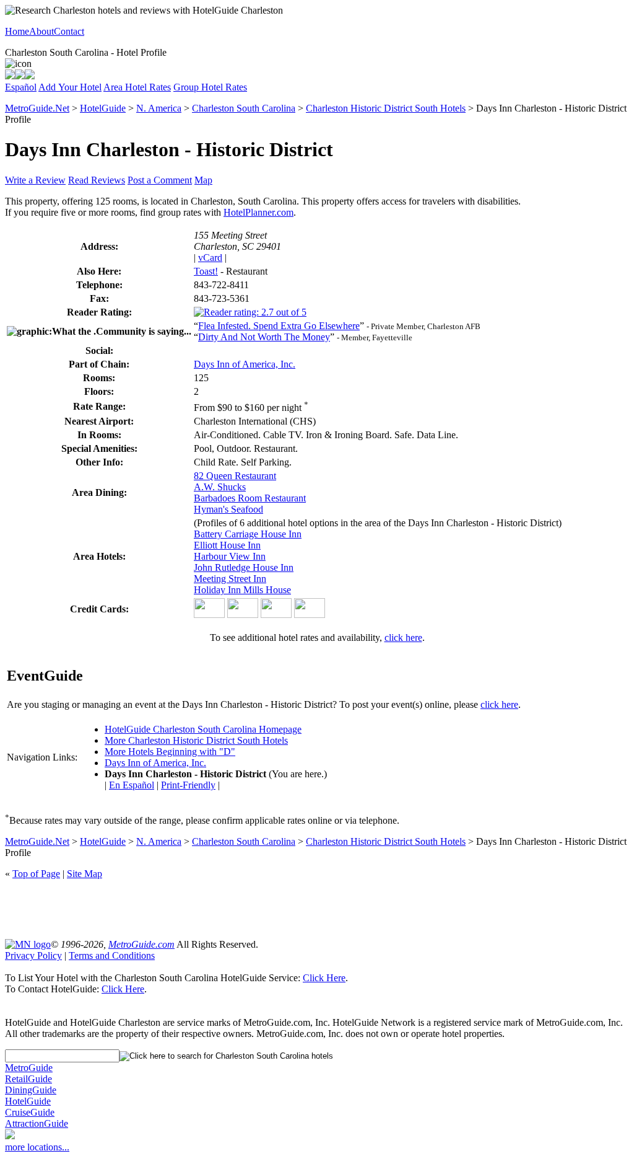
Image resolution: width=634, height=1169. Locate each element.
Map (203, 180)
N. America (158, 108)
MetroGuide (29, 1067)
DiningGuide (30, 1090)
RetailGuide (28, 1079)
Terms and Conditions (112, 955)
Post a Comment (160, 180)
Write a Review (35, 180)
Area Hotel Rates (137, 87)
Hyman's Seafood (228, 509)
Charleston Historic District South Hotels (386, 108)
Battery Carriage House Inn (248, 534)
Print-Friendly (188, 785)
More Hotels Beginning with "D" (170, 751)
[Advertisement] (317, 908)
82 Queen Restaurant (235, 475)
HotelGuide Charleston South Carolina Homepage (203, 729)
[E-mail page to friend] (20, 76)
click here (403, 637)
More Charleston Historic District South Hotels (196, 740)
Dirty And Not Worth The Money (264, 337)
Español (21, 87)
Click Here (324, 978)
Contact (69, 31)
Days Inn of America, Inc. (244, 364)
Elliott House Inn (227, 545)
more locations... (37, 1147)
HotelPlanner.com (258, 212)
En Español (131, 785)
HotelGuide (103, 108)
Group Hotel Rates (210, 87)
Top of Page (36, 873)
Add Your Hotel (70, 87)
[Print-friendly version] (10, 76)
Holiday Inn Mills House (242, 589)
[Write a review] (30, 76)
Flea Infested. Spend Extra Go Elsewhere (279, 325)
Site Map (84, 873)
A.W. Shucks (220, 487)
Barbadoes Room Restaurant (250, 498)
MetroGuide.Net (37, 108)
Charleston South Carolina (243, 108)
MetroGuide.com (141, 944)
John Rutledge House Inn (243, 567)
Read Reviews (96, 180)
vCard (210, 257)
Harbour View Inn (230, 556)
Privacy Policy (33, 955)
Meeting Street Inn (230, 578)
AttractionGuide (36, 1123)
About (41, 31)
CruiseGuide (29, 1112)
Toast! (206, 271)
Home (17, 31)
